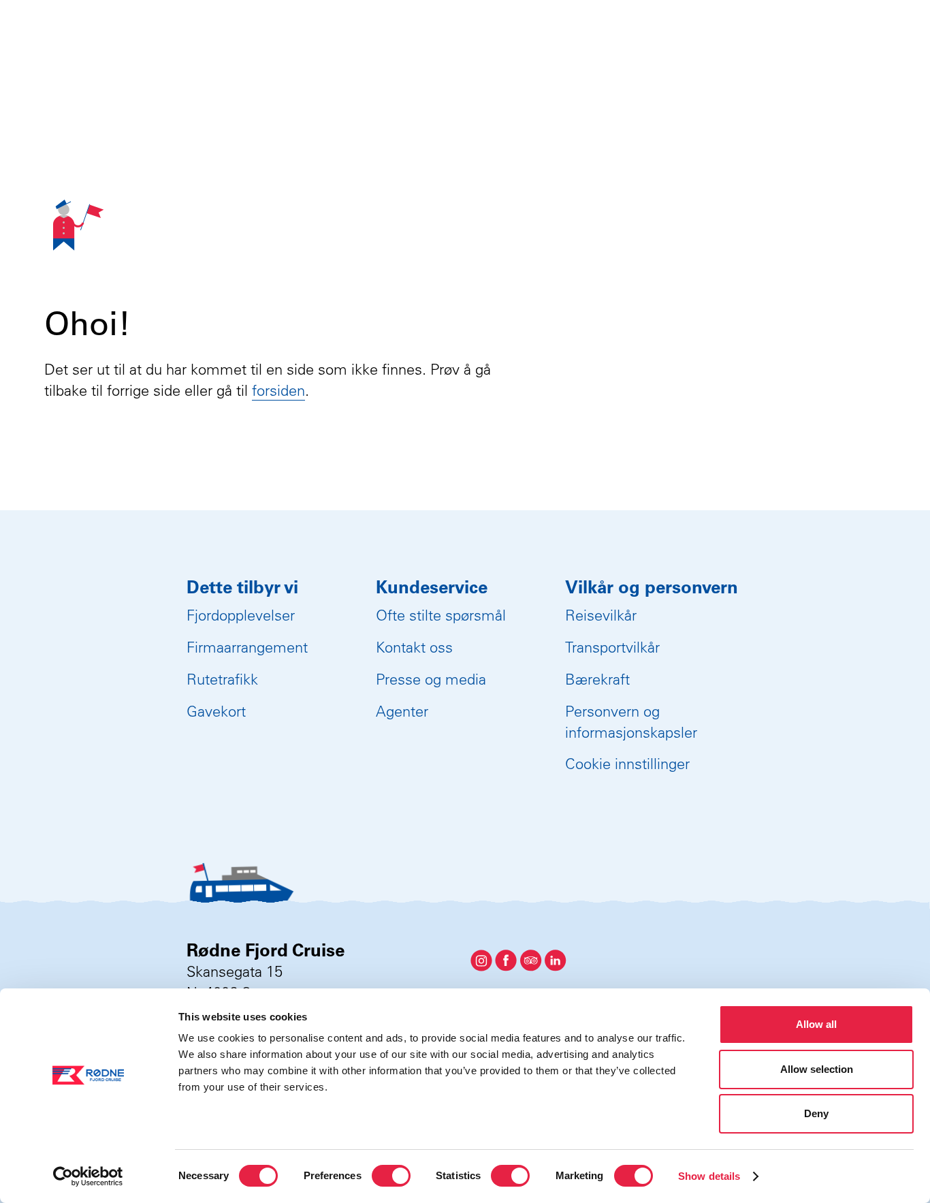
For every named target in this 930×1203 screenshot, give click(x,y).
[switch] (391, 1176)
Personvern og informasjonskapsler (631, 722)
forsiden (278, 390)
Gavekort (216, 711)
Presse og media (431, 679)
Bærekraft (597, 679)
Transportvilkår (612, 647)
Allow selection (816, 1069)
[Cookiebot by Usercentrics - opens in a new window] (88, 1176)
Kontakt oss (414, 647)
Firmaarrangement (247, 647)
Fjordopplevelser (241, 615)
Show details (709, 1176)
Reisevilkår (601, 615)
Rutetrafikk (222, 679)
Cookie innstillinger (627, 763)
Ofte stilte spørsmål (441, 615)
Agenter (402, 711)
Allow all (816, 1024)
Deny (816, 1113)
